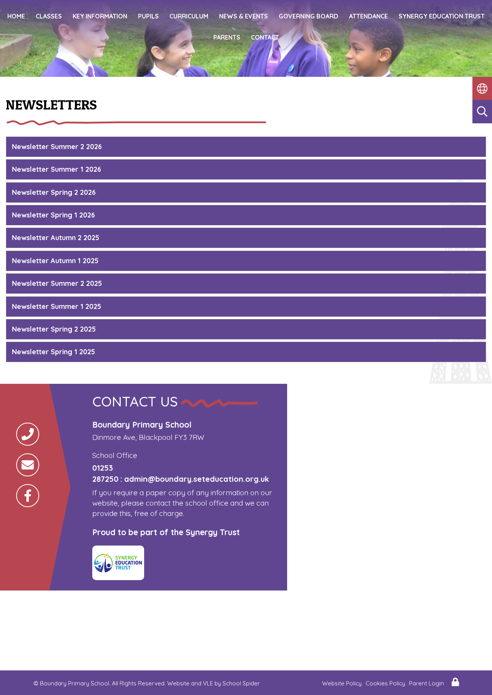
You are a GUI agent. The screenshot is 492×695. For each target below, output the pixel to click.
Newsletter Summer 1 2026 (56, 169)
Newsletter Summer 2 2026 (57, 146)
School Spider (241, 683)
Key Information (100, 16)
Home (16, 16)
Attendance (368, 16)
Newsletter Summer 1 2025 (56, 306)
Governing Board (308, 16)
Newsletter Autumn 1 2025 (55, 260)
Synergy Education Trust (442, 16)
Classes (49, 16)
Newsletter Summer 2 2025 (57, 283)
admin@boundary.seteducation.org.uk (196, 479)
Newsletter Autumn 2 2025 (55, 237)
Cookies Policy (385, 683)
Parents (226, 37)
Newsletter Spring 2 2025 (54, 329)
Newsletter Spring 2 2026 (54, 192)
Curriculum (189, 16)
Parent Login (426, 683)
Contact (265, 37)
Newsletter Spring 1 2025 (53, 351)
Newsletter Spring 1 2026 (53, 215)
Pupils (148, 16)
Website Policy (342, 683)
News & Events (243, 16)
